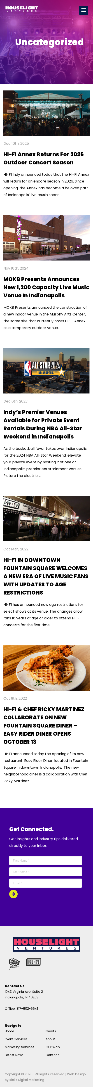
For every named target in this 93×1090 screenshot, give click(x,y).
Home (9, 1031)
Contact (52, 1055)
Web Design (76, 1074)
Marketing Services (19, 1047)
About (50, 1039)
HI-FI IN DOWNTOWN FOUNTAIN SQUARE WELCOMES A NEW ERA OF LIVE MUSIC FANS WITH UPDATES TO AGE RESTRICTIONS (45, 576)
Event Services (16, 1039)
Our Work (53, 1047)
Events (51, 1031)
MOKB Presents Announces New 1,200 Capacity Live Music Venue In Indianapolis (46, 287)
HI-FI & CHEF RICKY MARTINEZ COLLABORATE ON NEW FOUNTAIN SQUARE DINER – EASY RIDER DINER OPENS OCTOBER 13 (43, 726)
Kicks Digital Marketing (26, 1080)
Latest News (14, 1055)
